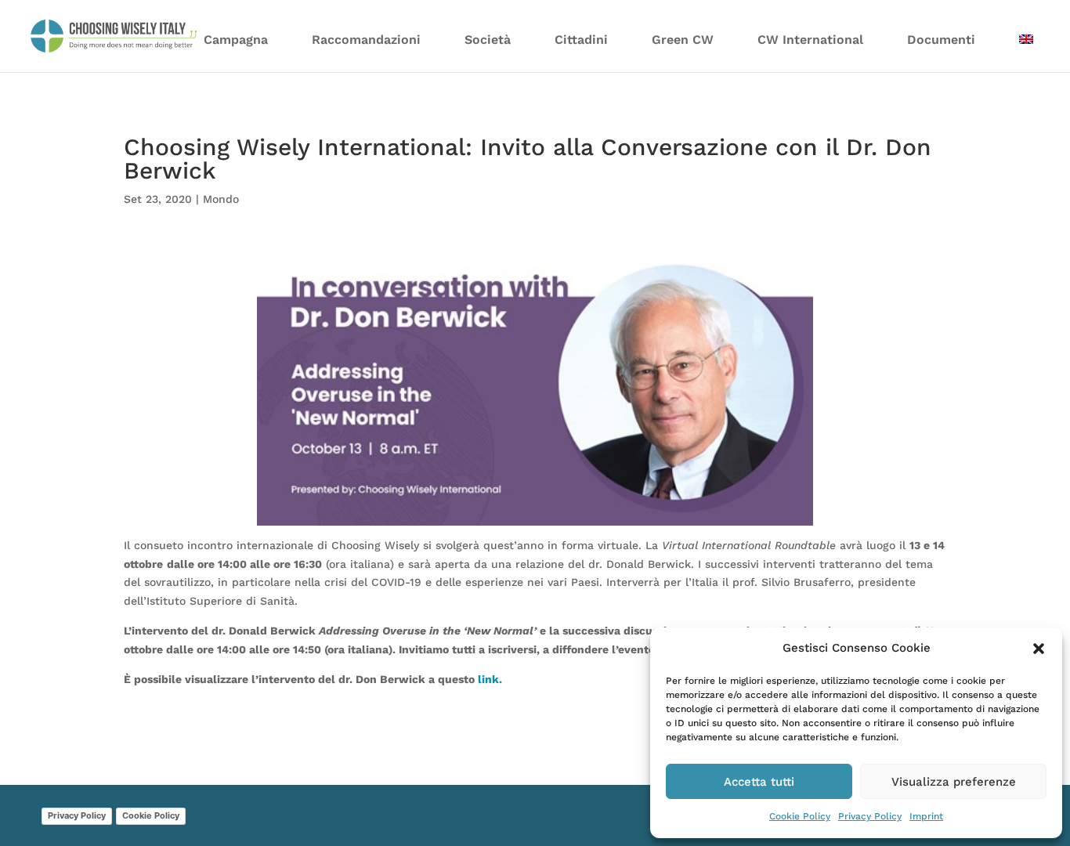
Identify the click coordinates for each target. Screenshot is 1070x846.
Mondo (221, 199)
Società (488, 39)
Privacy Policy (870, 816)
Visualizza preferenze (953, 782)
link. (490, 679)
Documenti (941, 39)
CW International (810, 39)
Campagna (236, 39)
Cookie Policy (799, 816)
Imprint (926, 816)
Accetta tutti (759, 782)
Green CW (683, 39)
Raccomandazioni (366, 39)
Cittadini (581, 39)
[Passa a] (1026, 49)
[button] (1039, 648)
